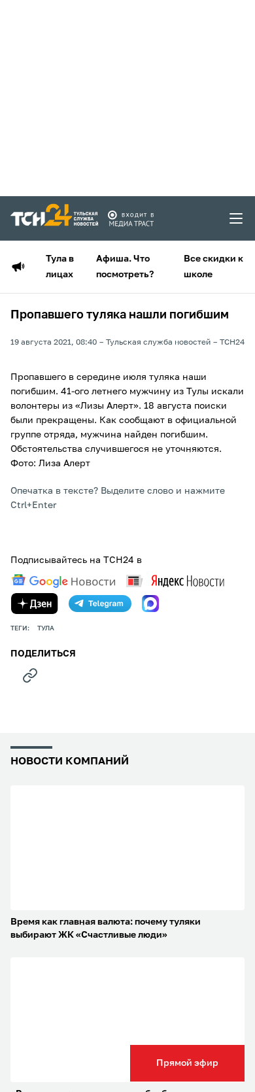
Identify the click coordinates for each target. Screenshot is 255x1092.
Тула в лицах (60, 266)
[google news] (63, 581)
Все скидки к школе (213, 266)
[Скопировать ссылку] (30, 675)
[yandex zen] (34, 603)
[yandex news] (175, 581)
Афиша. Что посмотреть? (125, 266)
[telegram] (100, 603)
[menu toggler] (237, 218)
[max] (150, 603)
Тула (45, 628)
